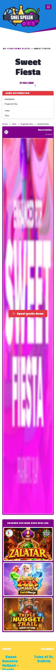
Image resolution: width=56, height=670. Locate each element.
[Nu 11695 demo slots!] (21, 15)
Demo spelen (28, 544)
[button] (28, 326)
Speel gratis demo (30, 313)
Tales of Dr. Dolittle (44, 659)
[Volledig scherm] (6, 132)
